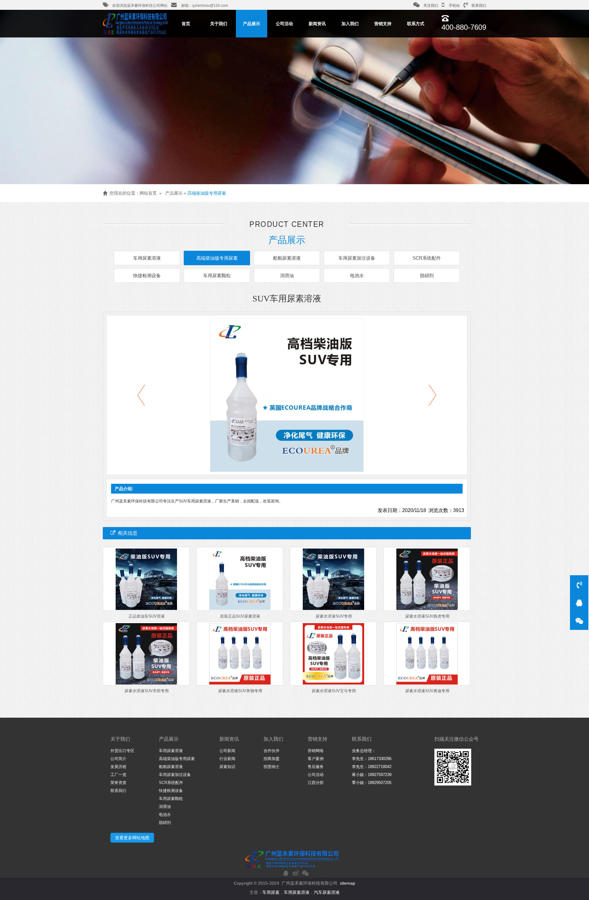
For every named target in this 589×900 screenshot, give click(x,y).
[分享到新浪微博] (295, 873)
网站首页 (148, 193)
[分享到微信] (305, 873)
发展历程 (118, 766)
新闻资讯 (317, 23)
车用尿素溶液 (147, 258)
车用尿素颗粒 (217, 275)
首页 (186, 23)
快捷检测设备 (147, 275)
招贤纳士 (271, 766)
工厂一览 (118, 774)
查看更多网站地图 (132, 837)
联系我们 (479, 5)
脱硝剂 (427, 275)
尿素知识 (227, 766)
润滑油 (287, 275)
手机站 (454, 5)
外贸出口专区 (122, 750)
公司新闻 (227, 750)
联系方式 (415, 23)
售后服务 (316, 766)
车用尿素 (270, 892)
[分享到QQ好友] (285, 873)
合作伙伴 (271, 750)
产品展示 (251, 23)
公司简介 (118, 758)
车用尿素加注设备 (356, 258)
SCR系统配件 (427, 258)
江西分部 (316, 782)
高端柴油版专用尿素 (206, 193)
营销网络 (316, 750)
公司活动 (284, 23)
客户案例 (316, 758)
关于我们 (218, 23)
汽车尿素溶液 (327, 892)
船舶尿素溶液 (287, 258)
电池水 (357, 275)
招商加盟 (271, 758)
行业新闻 (227, 758)
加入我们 (350, 23)
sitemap (347, 883)
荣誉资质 (118, 782)
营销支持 (382, 23)
